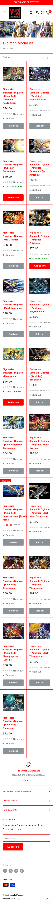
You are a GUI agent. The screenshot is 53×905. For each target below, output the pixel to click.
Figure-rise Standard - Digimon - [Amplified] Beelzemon (39, 374)
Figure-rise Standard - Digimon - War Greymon (13, 236)
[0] (47, 13)
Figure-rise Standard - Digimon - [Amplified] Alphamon (13, 723)
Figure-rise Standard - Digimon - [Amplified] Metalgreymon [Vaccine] (13, 653)
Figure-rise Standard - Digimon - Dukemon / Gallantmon (13, 166)
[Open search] (31, 12)
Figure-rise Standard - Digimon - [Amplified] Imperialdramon (39, 94)
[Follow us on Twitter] (11, 871)
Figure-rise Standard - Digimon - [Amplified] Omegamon (13, 582)
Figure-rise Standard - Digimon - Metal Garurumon (13, 304)
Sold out (13, 125)
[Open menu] (4, 13)
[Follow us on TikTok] (22, 871)
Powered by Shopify (11, 898)
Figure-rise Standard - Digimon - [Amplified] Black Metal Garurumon (39, 511)
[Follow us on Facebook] (5, 871)
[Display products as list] (48, 57)
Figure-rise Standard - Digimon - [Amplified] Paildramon (39, 237)
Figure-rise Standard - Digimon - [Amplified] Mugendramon (39, 306)
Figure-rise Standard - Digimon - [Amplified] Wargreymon (39, 582)
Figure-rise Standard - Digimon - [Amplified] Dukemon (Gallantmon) (13, 96)
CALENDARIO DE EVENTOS (26, 2)
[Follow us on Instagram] (16, 871)
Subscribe (13, 847)
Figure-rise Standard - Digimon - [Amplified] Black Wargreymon (39, 651)
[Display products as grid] (44, 57)
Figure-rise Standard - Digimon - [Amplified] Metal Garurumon (13, 442)
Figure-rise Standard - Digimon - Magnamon (13, 373)
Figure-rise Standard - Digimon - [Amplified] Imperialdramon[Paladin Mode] (13, 513)
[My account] (37, 12)
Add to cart (13, 197)
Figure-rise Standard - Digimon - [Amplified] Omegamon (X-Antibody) (39, 168)
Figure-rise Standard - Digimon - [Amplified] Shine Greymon (39, 442)
